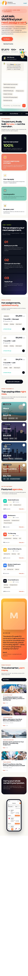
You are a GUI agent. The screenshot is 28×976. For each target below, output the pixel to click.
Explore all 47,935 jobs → (14, 381)
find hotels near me (7, 100)
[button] (14, 322)
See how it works (8, 44)
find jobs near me (20, 90)
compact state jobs (8, 94)
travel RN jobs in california (9, 87)
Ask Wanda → (7, 39)
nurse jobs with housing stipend (10, 97)
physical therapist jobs (8, 90)
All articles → (6, 679)
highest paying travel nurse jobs (10, 84)
